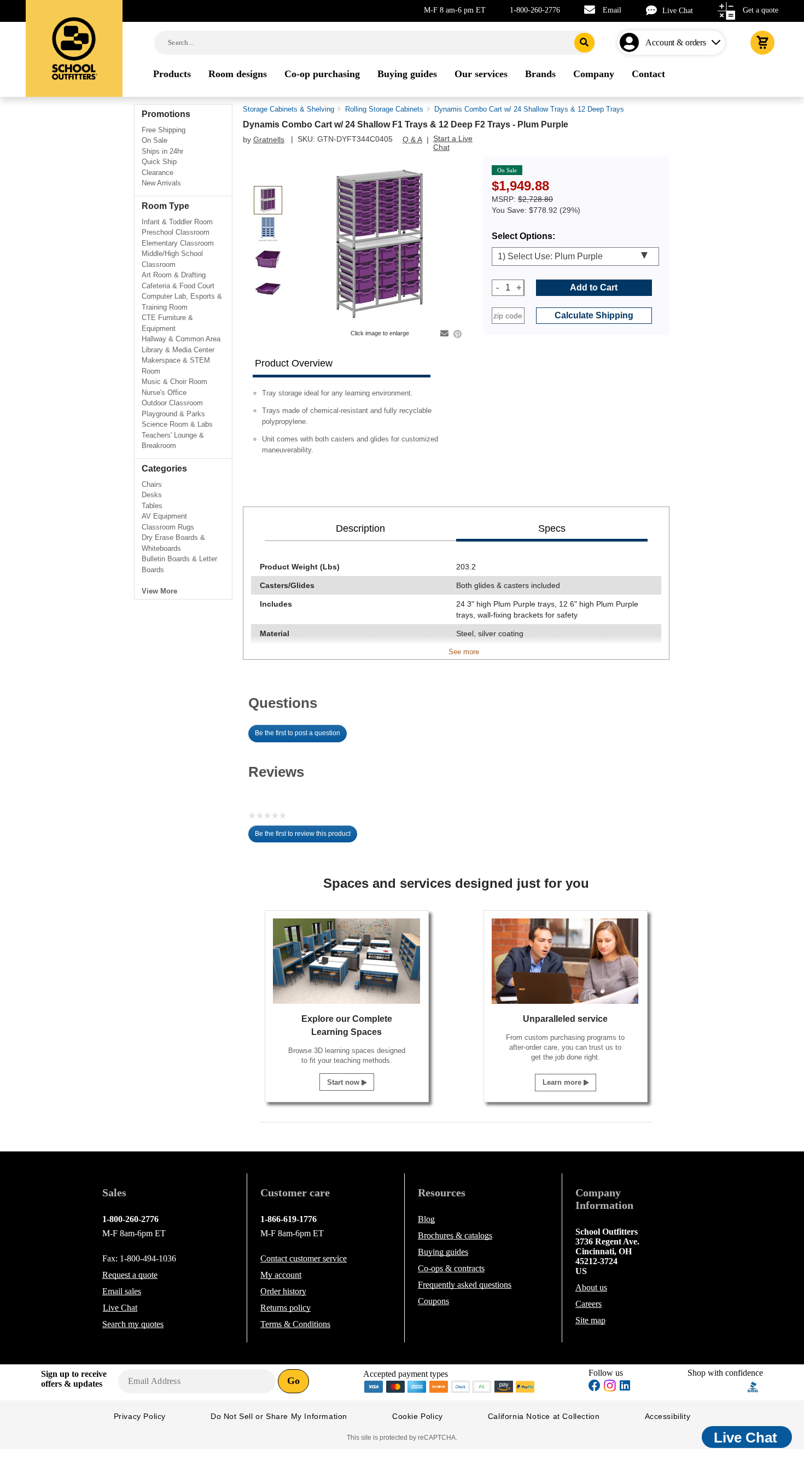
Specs (552, 528)
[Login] (631, 43)
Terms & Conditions (295, 1324)
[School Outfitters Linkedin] (625, 1387)
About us (591, 1287)
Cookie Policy (417, 1416)
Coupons (433, 1301)
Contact (303, 1258)
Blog (426, 1219)
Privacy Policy (140, 1416)
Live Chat (677, 11)
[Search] (584, 43)
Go (293, 1380)
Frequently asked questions (464, 1284)
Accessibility (668, 1416)
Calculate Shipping (594, 315)
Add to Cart (593, 287)
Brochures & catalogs (455, 1235)
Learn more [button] (563, 1082)
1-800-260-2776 (535, 10)
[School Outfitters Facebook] (595, 1387)
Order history (283, 1291)
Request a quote (130, 1274)
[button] (717, 1387)
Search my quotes (133, 1324)
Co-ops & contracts (451, 1268)
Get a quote (760, 10)
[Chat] (654, 10)
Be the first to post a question (297, 733)
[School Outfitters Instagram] (610, 1388)
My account (280, 1274)
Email (612, 10)
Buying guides (443, 1252)
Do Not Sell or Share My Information (279, 1416)
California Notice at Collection (544, 1416)
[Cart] (762, 43)
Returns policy (285, 1307)
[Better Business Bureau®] (753, 1386)
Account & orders (675, 42)
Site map (590, 1320)
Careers (588, 1303)
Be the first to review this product (306, 836)
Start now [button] (344, 1082)
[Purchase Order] (482, 1386)
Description (360, 528)
